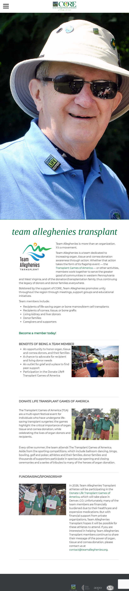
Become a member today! (37, 333)
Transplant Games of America (74, 267)
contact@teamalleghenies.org (88, 549)
